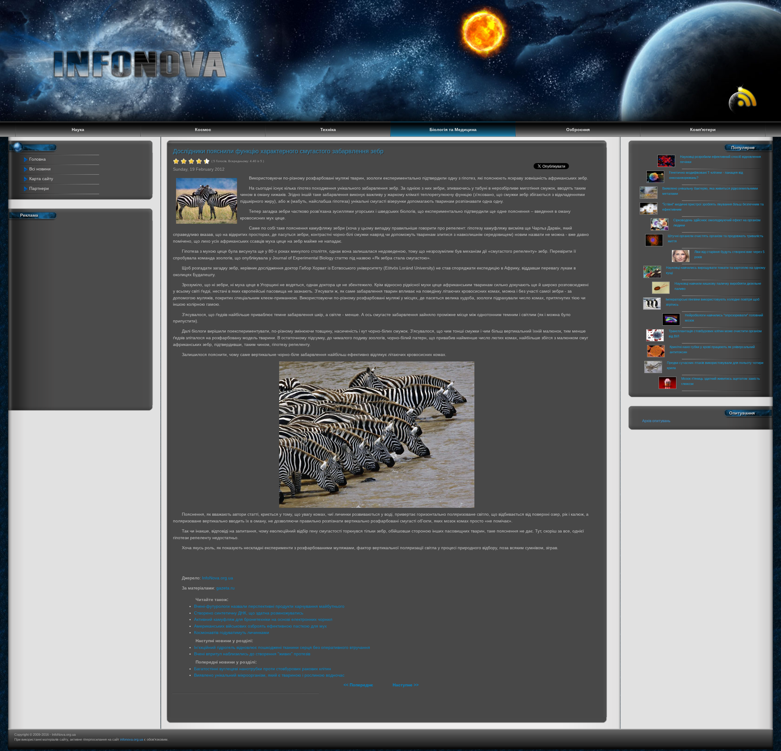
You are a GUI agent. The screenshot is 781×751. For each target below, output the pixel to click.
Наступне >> (406, 684)
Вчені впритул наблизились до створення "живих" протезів (252, 653)
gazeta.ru (225, 587)
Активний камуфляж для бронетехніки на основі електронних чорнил (263, 619)
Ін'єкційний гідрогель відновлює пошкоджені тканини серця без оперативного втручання (282, 647)
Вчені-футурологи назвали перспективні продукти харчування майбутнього (269, 606)
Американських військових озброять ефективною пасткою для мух (260, 626)
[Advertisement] (62, 313)
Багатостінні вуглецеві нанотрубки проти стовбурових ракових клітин (262, 668)
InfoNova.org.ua (217, 577)
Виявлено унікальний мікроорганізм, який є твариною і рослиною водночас (269, 675)
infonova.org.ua (131, 739)
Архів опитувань (656, 421)
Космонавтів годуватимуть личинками (231, 632)
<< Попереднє (359, 684)
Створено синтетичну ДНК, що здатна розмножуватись (248, 612)
